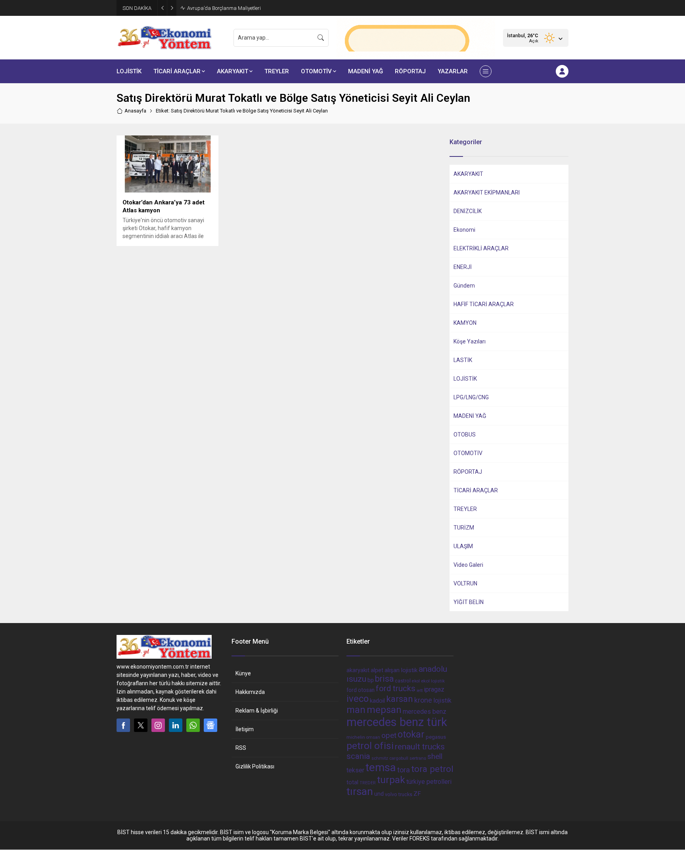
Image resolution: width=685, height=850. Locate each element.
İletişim (244, 729)
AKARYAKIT (468, 174)
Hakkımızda (250, 692)
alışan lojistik (401, 670)
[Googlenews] (210, 725)
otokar (411, 734)
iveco (357, 698)
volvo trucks (398, 794)
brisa (384, 679)
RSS (240, 748)
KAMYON (464, 323)
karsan (399, 699)
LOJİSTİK (465, 378)
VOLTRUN (465, 583)
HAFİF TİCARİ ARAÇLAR (483, 304)
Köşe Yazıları (469, 341)
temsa (380, 767)
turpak (391, 779)
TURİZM (463, 527)
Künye (243, 673)
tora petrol (432, 769)
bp (370, 680)
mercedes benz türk (396, 722)
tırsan (359, 791)
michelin (355, 737)
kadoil (377, 700)
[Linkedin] (175, 725)
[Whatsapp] (193, 725)
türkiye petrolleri (429, 781)
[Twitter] (140, 725)
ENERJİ (462, 267)
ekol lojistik (433, 681)
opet (388, 735)
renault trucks (420, 746)
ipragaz (434, 689)
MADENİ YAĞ (469, 416)
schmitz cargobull (389, 758)
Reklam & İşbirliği (256, 710)
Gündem (464, 285)
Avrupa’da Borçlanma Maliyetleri (224, 8)
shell (434, 756)
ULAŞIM (463, 546)
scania (358, 756)
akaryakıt (357, 670)
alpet (377, 670)
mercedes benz (424, 711)
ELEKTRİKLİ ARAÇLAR (481, 248)
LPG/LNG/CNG (471, 397)
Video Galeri (468, 565)
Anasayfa (135, 111)
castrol (403, 681)
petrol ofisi (370, 745)
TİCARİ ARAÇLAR (475, 490)
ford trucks (395, 688)
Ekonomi (464, 230)
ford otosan (360, 690)
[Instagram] (158, 725)
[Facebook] (123, 725)
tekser (355, 770)
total (352, 782)
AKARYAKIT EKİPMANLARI (486, 192)
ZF (417, 793)
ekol (416, 681)
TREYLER (465, 509)
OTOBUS (464, 434)
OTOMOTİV (467, 453)
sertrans (417, 758)
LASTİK (462, 360)
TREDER (368, 782)
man (355, 709)
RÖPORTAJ (467, 472)
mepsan (384, 709)
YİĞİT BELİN (468, 602)
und (379, 793)
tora (403, 770)
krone (423, 700)
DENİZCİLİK (467, 211)
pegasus (436, 737)
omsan (373, 737)
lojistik (442, 700)
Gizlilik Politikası (254, 766)
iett (420, 690)
